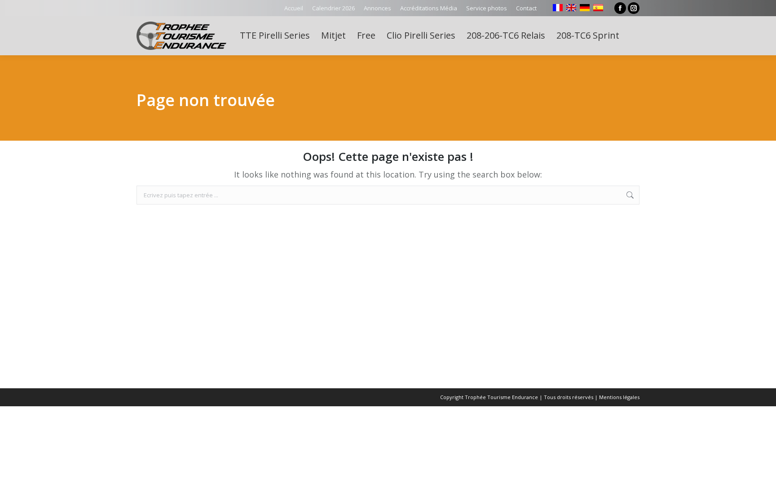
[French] (558, 7)
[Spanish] (598, 7)
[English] (571, 7)
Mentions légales (619, 397)
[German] (585, 7)
